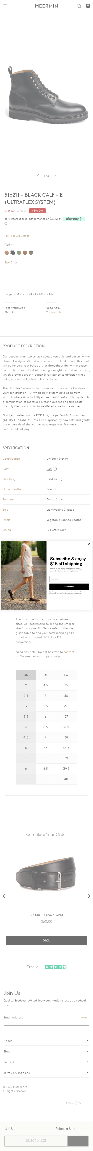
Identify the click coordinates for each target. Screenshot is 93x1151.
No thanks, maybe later (69, 597)
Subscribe (69, 587)
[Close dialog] (89, 544)
